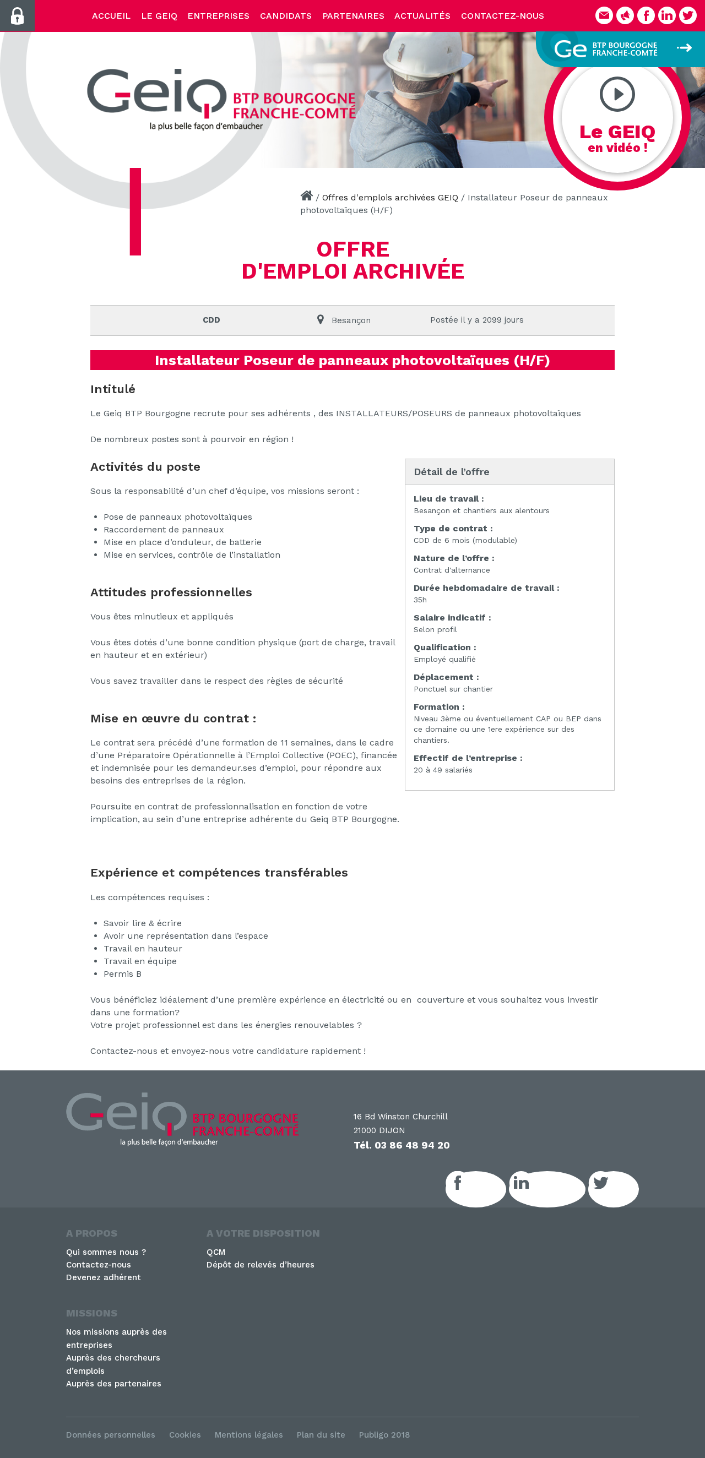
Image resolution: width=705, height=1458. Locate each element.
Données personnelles (110, 1435)
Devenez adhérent (103, 1277)
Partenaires (353, 15)
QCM (216, 1252)
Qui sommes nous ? (106, 1252)
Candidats (286, 15)
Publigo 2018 (384, 1435)
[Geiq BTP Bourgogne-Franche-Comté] (225, 99)
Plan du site (321, 1435)
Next (691, 96)
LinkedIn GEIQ (559, 1189)
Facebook (488, 1189)
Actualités (422, 15)
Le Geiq (159, 15)
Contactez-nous (502, 15)
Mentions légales (249, 1435)
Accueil (111, 15)
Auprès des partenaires (113, 1384)
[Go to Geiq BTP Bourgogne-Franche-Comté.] (306, 197)
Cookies (185, 1435)
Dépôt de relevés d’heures (260, 1265)
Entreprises (218, 15)
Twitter (625, 1189)
